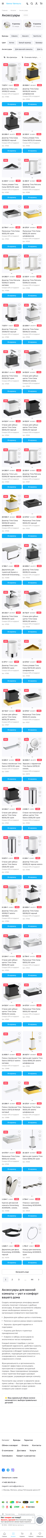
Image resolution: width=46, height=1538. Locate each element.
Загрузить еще (22, 1272)
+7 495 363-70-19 (8, 1482)
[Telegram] (8, 1470)
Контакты (36, 1445)
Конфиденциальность (26, 1514)
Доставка (21, 1450)
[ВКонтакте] (3, 1470)
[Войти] (36, 3)
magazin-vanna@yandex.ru (13, 1486)
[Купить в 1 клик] (19, 72)
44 (32, 1279)
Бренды (16, 1440)
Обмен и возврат (10, 1445)
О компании (7, 1450)
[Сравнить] (19, 68)
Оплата (25, 1445)
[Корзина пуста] (41, 3)
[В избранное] (19, 64)
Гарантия (28, 1440)
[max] (12, 1470)
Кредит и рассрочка (25, 1456)
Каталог (5, 1440)
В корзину (12, 104)
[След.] (39, 1279)
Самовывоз (7, 1456)
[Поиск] (32, 3)
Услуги (33, 1450)
